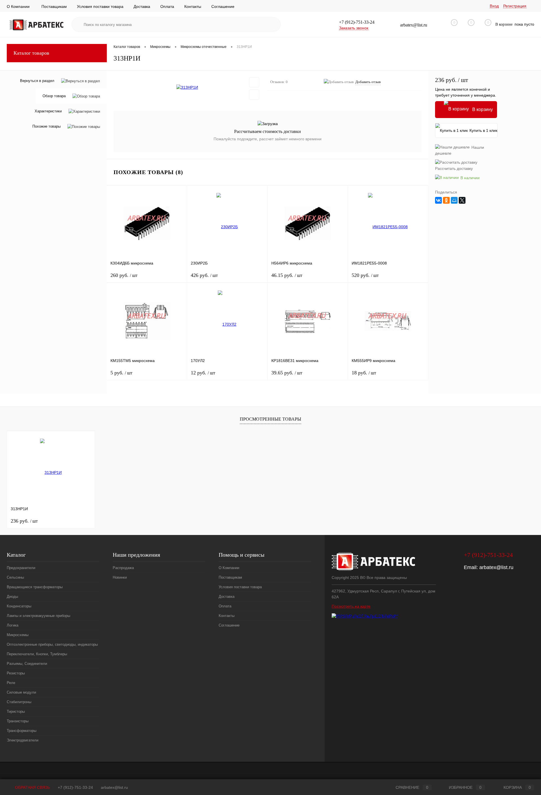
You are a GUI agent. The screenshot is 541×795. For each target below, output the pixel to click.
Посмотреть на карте (351, 606)
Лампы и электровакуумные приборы (38, 616)
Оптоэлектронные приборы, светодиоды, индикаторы (52, 644)
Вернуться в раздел (37, 81)
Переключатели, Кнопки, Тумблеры (37, 654)
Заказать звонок (353, 28)
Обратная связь (32, 787)
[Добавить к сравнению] (254, 95)
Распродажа (123, 568)
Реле (11, 683)
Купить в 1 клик (483, 130)
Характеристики (48, 111)
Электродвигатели (22, 740)
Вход (494, 6)
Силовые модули (21, 692)
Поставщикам (54, 6)
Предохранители (21, 568)
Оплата (167, 6)
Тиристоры (16, 711)
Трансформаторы (21, 731)
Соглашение (222, 6)
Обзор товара (54, 96)
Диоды (12, 596)
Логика (12, 625)
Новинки (120, 577)
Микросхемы (17, 635)
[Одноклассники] (446, 200)
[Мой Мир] (454, 200)
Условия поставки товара (100, 6)
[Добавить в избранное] (254, 82)
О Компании (18, 6)
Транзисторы (17, 721)
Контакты (192, 6)
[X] (462, 200)
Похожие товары (46, 127)
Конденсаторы (19, 606)
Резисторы (16, 673)
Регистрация (514, 6)
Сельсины (15, 577)
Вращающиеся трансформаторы (35, 587)
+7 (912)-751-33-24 (75, 787)
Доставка (142, 6)
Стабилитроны (19, 702)
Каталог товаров (31, 53)
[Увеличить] (187, 87)
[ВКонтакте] (438, 200)
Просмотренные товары (270, 419)
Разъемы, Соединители (27, 663)
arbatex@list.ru (496, 567)
